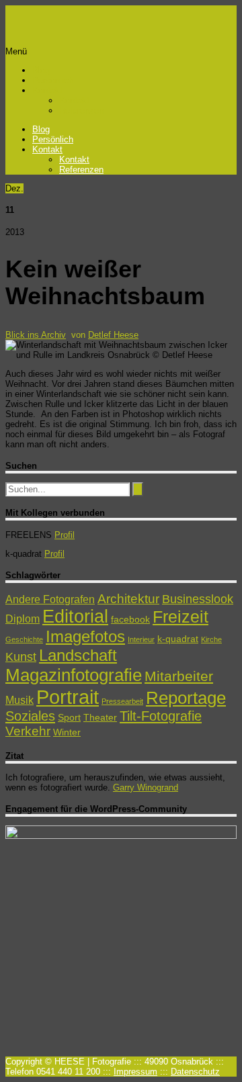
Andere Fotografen (50, 599)
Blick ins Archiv (35, 335)
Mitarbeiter (179, 676)
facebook (130, 619)
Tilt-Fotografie (161, 716)
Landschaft (78, 655)
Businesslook (197, 599)
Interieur (141, 639)
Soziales (30, 716)
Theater (100, 717)
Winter (67, 732)
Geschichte (24, 639)
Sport (69, 717)
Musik (19, 700)
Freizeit (180, 616)
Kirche (211, 639)
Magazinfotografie (73, 675)
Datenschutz (195, 1072)
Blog (41, 70)
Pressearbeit (122, 701)
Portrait (67, 697)
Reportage (186, 698)
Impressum (135, 1072)
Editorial (75, 616)
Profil (64, 535)
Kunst (20, 657)
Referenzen (81, 110)
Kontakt (47, 90)
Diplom (22, 619)
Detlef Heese (113, 335)
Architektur (128, 599)
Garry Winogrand (145, 787)
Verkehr (27, 731)
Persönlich (52, 80)
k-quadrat (177, 638)
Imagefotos (85, 636)
